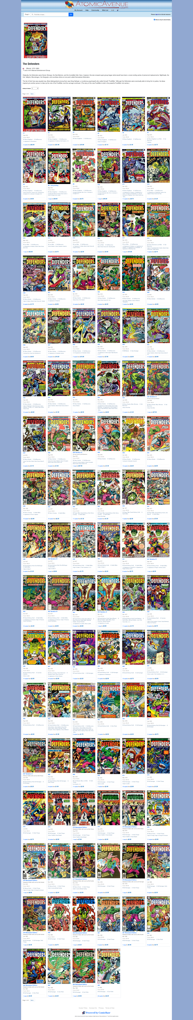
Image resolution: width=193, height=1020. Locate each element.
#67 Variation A (27, 774)
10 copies (75, 251)
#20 (24, 293)
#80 (49, 932)
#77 (49, 880)
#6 (123, 133)
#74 (49, 827)
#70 (99, 775)
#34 (74, 397)
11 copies (125, 199)
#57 (49, 666)
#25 (148, 292)
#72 (148, 775)
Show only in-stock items (163, 20)
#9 (73, 184)
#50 (99, 559)
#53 (74, 612)
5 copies (25, 356)
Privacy (101, 1008)
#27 (49, 345)
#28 (74, 344)
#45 (99, 506)
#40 (124, 453)
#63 (49, 719)
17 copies (25, 678)
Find (26, 14)
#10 (99, 184)
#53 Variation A (102, 612)
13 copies (125, 678)
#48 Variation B (52, 559)
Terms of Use (109, 1008)
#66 (124, 719)
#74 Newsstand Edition (80, 827)
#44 (74, 506)
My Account (78, 10)
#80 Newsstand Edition (80, 933)
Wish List (105, 10)
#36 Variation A (152, 397)
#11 (124, 184)
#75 (99, 826)
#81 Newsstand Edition (130, 933)
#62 (24, 718)
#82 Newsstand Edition (30, 985)
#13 (24, 238)
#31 (148, 344)
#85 (99, 985)
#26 (24, 345)
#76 (148, 827)
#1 (24, 133)
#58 (74, 667)
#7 (148, 132)
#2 (48, 133)
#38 (49, 453)
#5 (98, 133)
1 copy (50, 199)
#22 (74, 291)
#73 (24, 826)
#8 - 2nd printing (53, 185)
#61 (148, 666)
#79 (148, 880)
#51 (124, 559)
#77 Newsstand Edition (80, 879)
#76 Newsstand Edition (30, 880)
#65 (99, 719)
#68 (49, 774)
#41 (148, 453)
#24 (124, 292)
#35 (99, 397)
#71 (124, 775)
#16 (99, 238)
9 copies (149, 144)
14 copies (125, 466)
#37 (24, 453)
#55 (148, 612)
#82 (148, 933)
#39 (99, 452)
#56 (24, 666)
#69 (74, 774)
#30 (124, 344)
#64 (74, 719)
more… (124, 196)
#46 (124, 506)
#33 (49, 397)
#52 (24, 611)
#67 (148, 719)
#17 (124, 238)
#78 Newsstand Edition (130, 880)
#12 (148, 184)
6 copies (50, 144)
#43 (49, 507)
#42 (24, 506)
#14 (49, 238)
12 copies (75, 304)
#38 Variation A (77, 452)
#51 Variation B (152, 559)
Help (86, 10)
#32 (24, 398)
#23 (99, 292)
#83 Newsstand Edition (80, 984)
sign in (157, 14)
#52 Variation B (52, 611)
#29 (99, 344)
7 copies (149, 251)
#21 (49, 292)
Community (95, 10)
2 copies (25, 144)
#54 (124, 612)
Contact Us (93, 1008)
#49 (74, 559)
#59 (99, 666)
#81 (99, 933)
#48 (24, 559)
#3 (73, 132)
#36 (124, 398)
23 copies (100, 996)
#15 (74, 238)
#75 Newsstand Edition (130, 827)
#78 (99, 880)
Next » (32, 94)
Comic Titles (83, 1008)
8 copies (100, 144)
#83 (49, 985)
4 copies (75, 144)
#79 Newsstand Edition (30, 933)
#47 (148, 506)
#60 (124, 666)
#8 (24, 184)
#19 (148, 238)
